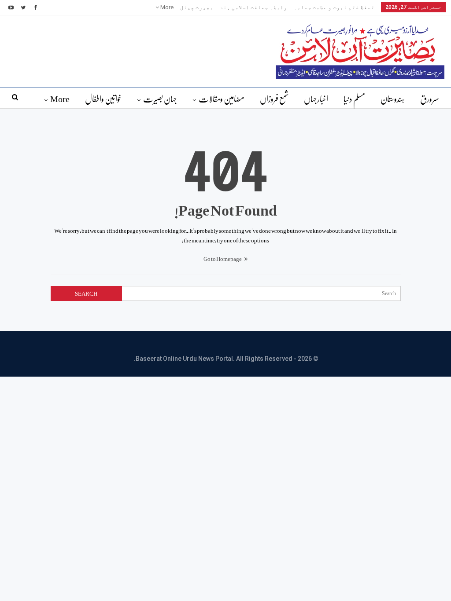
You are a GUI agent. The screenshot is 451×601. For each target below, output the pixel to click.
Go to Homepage (222, 258)
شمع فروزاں (274, 98)
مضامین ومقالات (221, 98)
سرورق (429, 98)
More (166, 7)
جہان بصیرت (160, 98)
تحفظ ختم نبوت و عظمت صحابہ (334, 7)
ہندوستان (393, 98)
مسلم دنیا (354, 98)
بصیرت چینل (196, 7)
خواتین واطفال (103, 98)
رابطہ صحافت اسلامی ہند (253, 7)
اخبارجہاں (316, 98)
